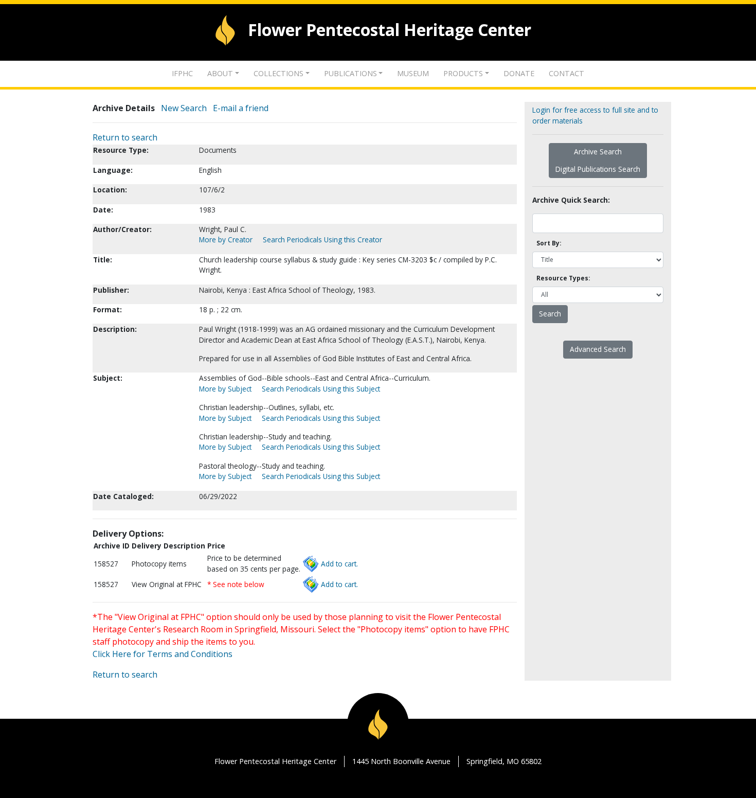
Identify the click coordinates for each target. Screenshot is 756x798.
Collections (278, 73)
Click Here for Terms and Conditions (162, 654)
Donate (518, 73)
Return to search (125, 137)
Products (463, 73)
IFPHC (182, 73)
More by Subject (225, 389)
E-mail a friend (240, 108)
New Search (184, 108)
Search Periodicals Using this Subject (321, 389)
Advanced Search (598, 349)
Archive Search (598, 151)
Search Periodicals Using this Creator (322, 239)
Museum (413, 73)
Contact (566, 73)
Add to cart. (339, 564)
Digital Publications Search (597, 169)
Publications (350, 73)
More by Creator (226, 239)
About (220, 73)
